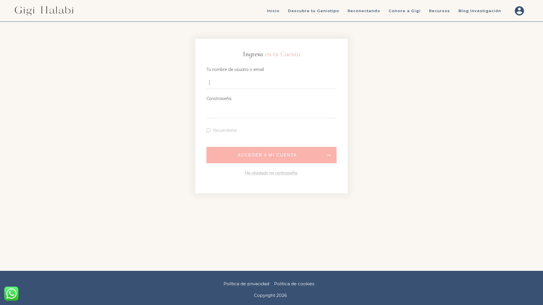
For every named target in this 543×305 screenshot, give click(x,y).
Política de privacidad (246, 283)
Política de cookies (294, 283)
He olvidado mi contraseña (271, 173)
